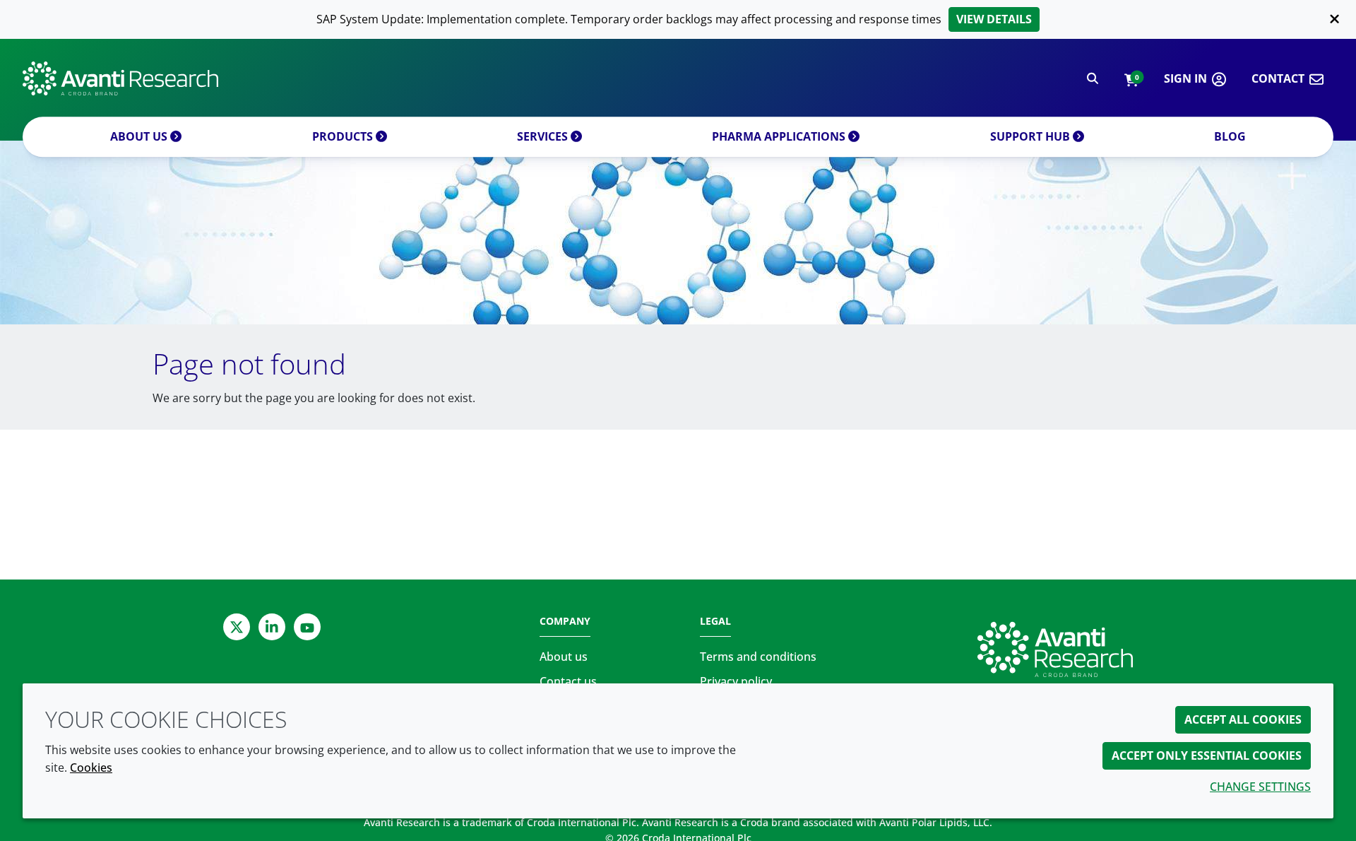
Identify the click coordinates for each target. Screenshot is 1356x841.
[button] (1131, 79)
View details (994, 19)
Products (344, 136)
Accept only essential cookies (1207, 755)
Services (544, 136)
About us (140, 136)
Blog (1230, 136)
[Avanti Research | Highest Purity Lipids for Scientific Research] (120, 78)
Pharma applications (780, 136)
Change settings (1260, 786)
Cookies (91, 767)
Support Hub (1031, 136)
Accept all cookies (1243, 719)
